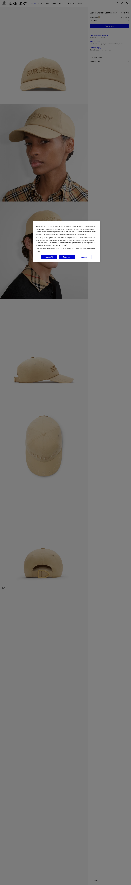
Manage (84, 257)
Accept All (49, 257)
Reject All (66, 257)
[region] (66, 241)
